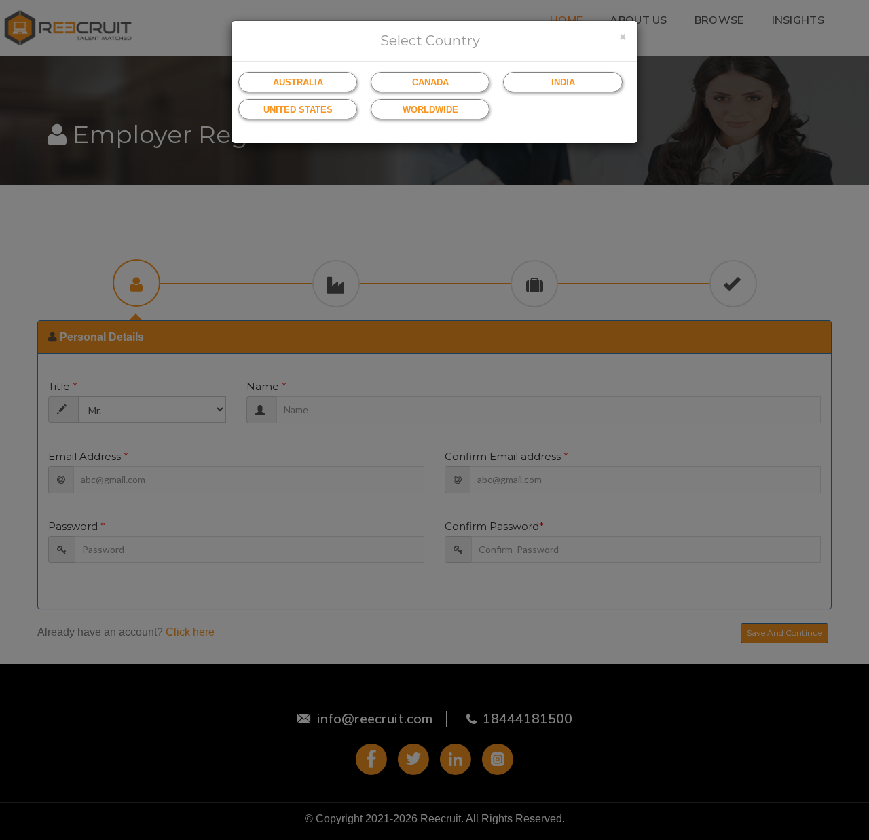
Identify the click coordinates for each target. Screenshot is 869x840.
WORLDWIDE (430, 109)
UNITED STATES (298, 109)
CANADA (430, 82)
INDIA (563, 82)
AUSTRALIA (298, 82)
